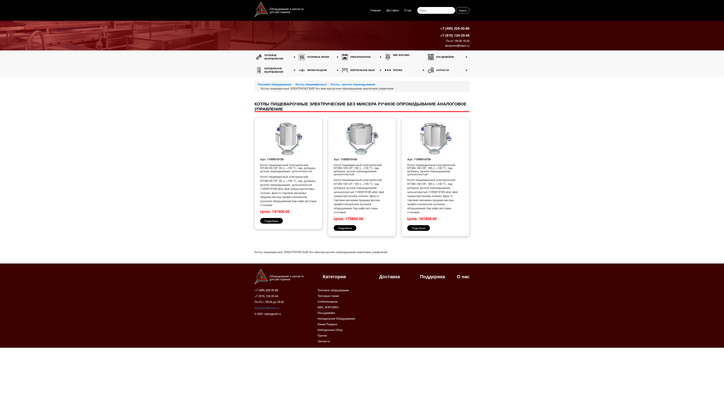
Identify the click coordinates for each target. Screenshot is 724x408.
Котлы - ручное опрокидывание (352, 84)
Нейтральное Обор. (362, 70)
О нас (408, 10)
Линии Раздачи (317, 70)
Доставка (392, 10)
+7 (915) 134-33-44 (454, 35)
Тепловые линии (318, 57)
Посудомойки (445, 57)
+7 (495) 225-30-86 (454, 28)
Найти (462, 10)
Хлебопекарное (360, 57)
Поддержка (432, 276)
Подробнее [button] (271, 221)
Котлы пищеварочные (311, 84)
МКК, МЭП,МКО (401, 55)
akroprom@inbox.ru (457, 45)
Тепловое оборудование (273, 56)
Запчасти (442, 70)
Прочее (398, 70)
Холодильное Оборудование (273, 70)
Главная (375, 10)
